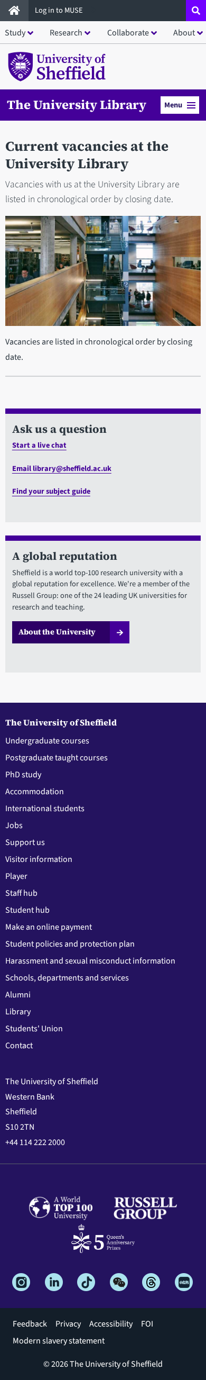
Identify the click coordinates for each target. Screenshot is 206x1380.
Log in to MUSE (60, 10)
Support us (25, 842)
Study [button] (15, 33)
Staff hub (21, 893)
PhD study (23, 774)
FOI (147, 1324)
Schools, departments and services (67, 978)
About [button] (184, 33)
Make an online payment (48, 927)
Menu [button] (173, 105)
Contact (19, 1045)
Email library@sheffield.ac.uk (61, 468)
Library (18, 1012)
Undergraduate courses (47, 741)
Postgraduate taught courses (56, 758)
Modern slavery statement (59, 1341)
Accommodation (34, 791)
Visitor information (38, 859)
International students (45, 808)
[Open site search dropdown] (196, 10)
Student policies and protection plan (70, 944)
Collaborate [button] (128, 33)
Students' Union (34, 1028)
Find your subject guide (51, 491)
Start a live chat (39, 445)
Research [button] (66, 33)
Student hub (27, 910)
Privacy (68, 1324)
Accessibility (111, 1324)
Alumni (18, 995)
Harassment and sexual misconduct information (90, 961)
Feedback (30, 1324)
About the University (57, 632)
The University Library (76, 104)
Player (16, 876)
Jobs (14, 825)
